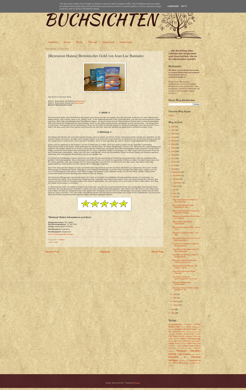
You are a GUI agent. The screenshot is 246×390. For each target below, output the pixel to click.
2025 (173, 130)
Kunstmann (178, 346)
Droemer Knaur (190, 329)
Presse (79, 42)
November (177, 175)
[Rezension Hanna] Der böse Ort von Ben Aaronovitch (186, 239)
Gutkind (176, 339)
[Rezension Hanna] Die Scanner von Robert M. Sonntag (186, 212)
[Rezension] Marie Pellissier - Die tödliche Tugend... (185, 267)
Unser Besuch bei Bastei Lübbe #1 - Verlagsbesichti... (186, 256)
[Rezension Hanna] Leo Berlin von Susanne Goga (185, 201)
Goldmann (189, 336)
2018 (173, 155)
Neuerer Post (52, 251)
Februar (176, 301)
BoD (182, 327)
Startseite (54, 42)
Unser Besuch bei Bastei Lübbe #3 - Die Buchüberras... (186, 245)
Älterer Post (157, 251)
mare (178, 348)
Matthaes (184, 348)
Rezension (80, 101)
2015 (173, 166)
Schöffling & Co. (183, 360)
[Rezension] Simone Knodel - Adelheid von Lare (183, 206)
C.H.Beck (187, 327)
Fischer (198, 334)
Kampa (177, 343)
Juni (175, 193)
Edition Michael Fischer (189, 331)
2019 (173, 151)
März (175, 298)
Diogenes (179, 329)
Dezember (177, 172)
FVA (170, 336)
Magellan (197, 346)
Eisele (186, 334)
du (172, 331)
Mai (174, 197)
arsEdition (188, 324)
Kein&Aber (184, 343)
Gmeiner (181, 336)
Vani (190, 363)
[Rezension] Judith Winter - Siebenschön (183, 223)
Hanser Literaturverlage (190, 338)
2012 (173, 313)
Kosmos (171, 346)
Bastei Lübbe (174, 327)
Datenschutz (125, 42)
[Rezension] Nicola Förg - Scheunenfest (182, 283)
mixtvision (197, 348)
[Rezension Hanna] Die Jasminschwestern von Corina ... (186, 278)
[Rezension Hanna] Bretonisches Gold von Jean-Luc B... (185, 261)
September (177, 183)
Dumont (177, 331)
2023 (173, 137)
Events (67, 42)
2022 (173, 141)
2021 (173, 144)
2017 (173, 158)
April (175, 294)
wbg (193, 363)
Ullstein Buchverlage (180, 363)
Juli (174, 190)
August (176, 186)
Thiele (170, 363)
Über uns (92, 42)
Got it (184, 6)
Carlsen (195, 327)
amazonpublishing (175, 324)
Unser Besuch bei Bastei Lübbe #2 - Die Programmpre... (186, 250)
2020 (173, 148)
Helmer (181, 341)
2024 (173, 134)
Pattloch (170, 351)
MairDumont (172, 348)
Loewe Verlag (188, 346)
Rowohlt (173, 356)
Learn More (173, 6)
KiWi (56, 242)
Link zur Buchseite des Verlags (60, 234)
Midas (190, 348)
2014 (173, 169)
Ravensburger (196, 354)
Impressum (108, 42)
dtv (169, 331)
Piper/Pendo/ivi (184, 354)
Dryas (199, 329)
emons (191, 334)
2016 (173, 162)
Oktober (176, 179)
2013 (173, 309)
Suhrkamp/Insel (195, 361)
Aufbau (198, 324)
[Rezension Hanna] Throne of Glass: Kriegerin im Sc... (186, 289)
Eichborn (179, 334)
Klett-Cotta (197, 343)
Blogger (137, 383)
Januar (176, 305)
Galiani (175, 336)
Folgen (170, 115)
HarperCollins (173, 341)
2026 (173, 127)
